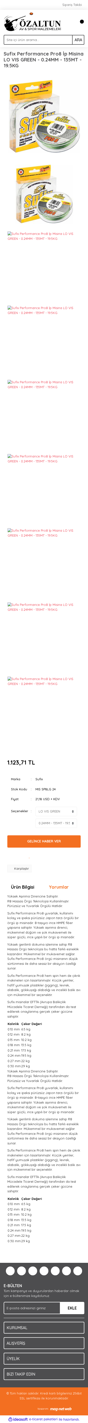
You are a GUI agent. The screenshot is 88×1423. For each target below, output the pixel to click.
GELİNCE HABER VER (44, 841)
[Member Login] (70, 22)
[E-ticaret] (43, 1419)
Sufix (39, 779)
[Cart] (79, 22)
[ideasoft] (18, 1419)
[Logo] (32, 21)
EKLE (72, 1308)
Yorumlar (59, 887)
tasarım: (43, 1408)
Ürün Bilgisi (22, 887)
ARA (78, 39)
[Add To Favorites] (29, 856)
